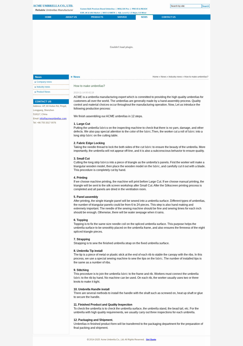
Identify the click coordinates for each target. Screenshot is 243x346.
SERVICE (122, 17)
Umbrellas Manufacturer (54, 10)
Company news (44, 82)
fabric (103, 127)
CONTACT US (169, 17)
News (163, 77)
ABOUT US (71, 17)
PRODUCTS (97, 17)
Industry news (43, 87)
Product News (43, 92)
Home (156, 77)
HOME (48, 17)
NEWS (144, 17)
